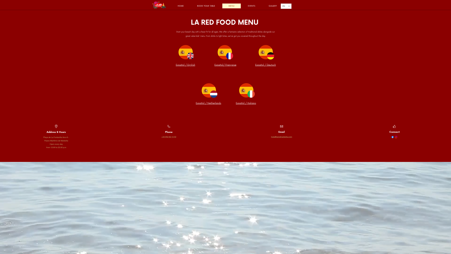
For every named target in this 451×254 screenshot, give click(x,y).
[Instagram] (396, 137)
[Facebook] (392, 137)
